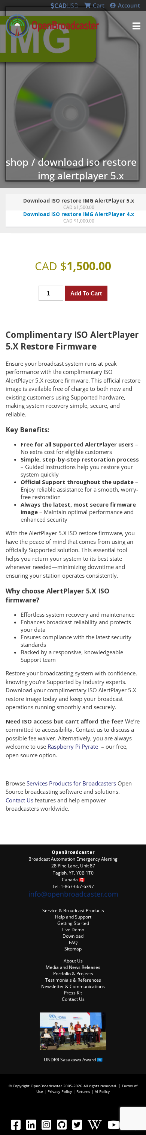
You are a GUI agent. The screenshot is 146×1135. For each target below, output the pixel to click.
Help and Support (73, 917)
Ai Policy (102, 1091)
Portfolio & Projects (73, 973)
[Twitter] (77, 1124)
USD (73, 6)
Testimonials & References (73, 980)
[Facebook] (15, 1124)
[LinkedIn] (31, 1124)
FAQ (73, 942)
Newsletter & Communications (73, 986)
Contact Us (19, 800)
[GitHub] (61, 1124)
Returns (83, 1091)
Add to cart (86, 293)
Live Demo (73, 929)
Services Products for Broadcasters (71, 783)
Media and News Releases (73, 967)
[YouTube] (113, 1124)
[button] (136, 26)
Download (73, 936)
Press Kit (73, 993)
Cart (97, 5)
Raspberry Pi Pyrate (73, 746)
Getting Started (73, 923)
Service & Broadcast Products (73, 910)
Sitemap (73, 949)
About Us (73, 961)
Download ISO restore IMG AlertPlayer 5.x (87, 168)
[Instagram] (46, 1124)
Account (128, 5)
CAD (60, 6)
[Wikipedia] (94, 1124)
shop (17, 162)
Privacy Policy (60, 1091)
